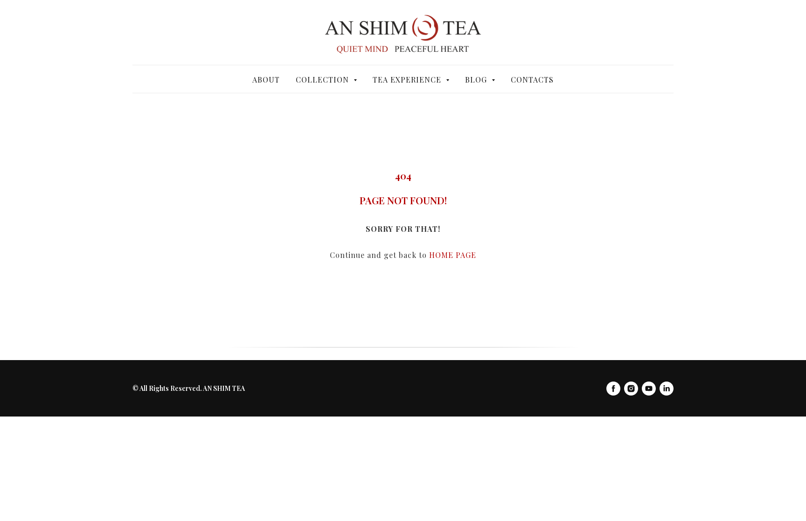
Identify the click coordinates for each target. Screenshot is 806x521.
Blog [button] (477, 79)
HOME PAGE (452, 255)
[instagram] (631, 389)
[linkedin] (667, 389)
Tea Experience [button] (408, 79)
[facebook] (613, 389)
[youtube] (649, 389)
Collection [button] (323, 79)
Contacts (532, 79)
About (266, 79)
